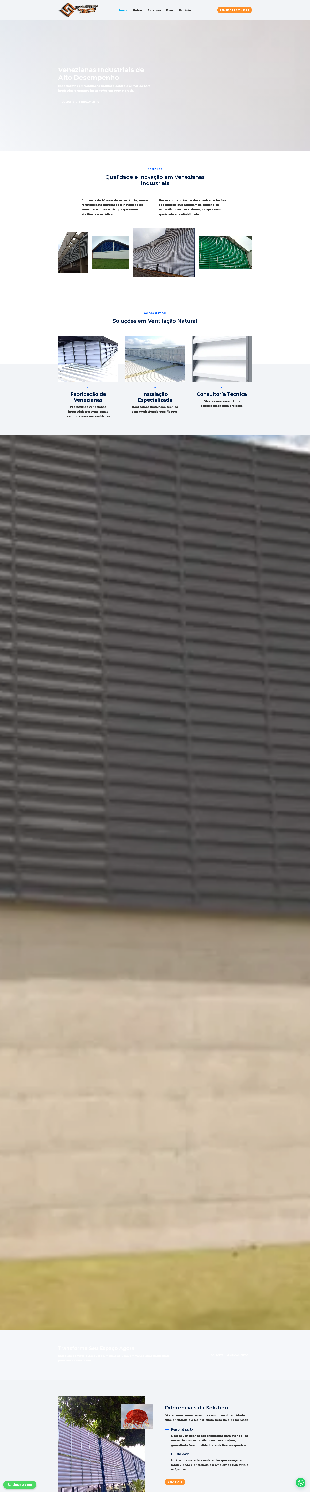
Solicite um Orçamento (229, 1355)
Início (123, 10)
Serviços (154, 10)
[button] (234, 10)
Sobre (137, 10)
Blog (169, 10)
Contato (185, 10)
